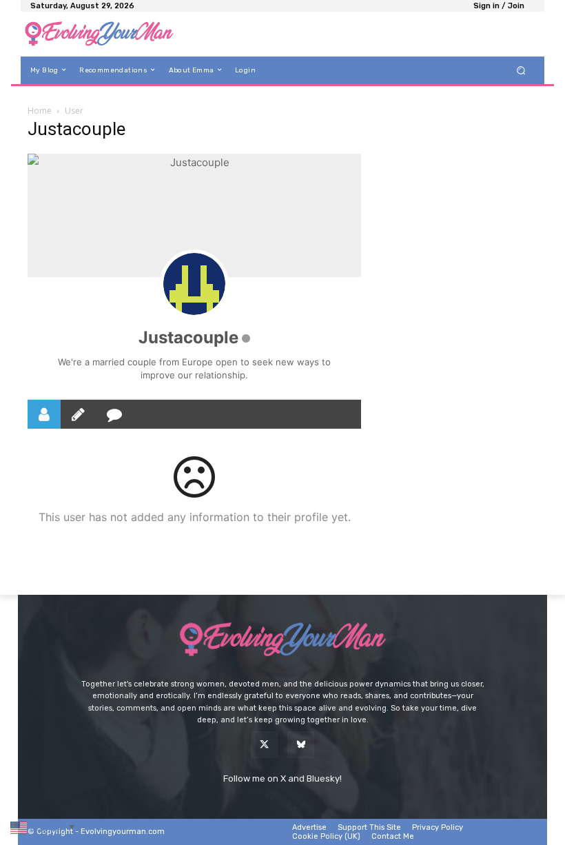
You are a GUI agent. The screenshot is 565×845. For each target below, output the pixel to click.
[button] (521, 70)
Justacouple (188, 337)
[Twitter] (264, 744)
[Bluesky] (300, 744)
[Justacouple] (194, 284)
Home (40, 110)
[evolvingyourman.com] (99, 34)
